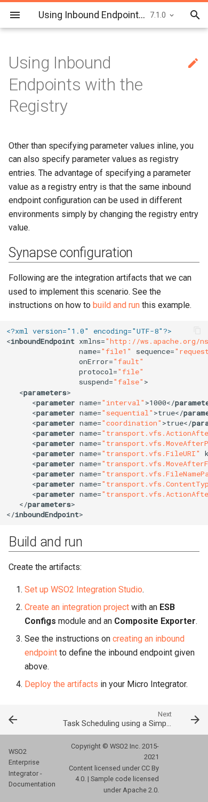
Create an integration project (77, 607)
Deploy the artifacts (61, 684)
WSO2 (119, 746)
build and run (116, 305)
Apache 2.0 (140, 790)
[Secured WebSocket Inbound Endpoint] (26, 719)
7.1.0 (158, 15)
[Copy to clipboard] (197, 331)
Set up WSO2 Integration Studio (83, 589)
